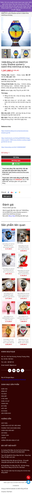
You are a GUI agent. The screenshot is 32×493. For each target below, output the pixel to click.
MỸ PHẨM (4, 406)
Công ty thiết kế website (8, 488)
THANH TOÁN (5, 435)
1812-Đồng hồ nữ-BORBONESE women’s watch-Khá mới (8, 318)
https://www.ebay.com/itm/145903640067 (13, 147)
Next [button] (28, 31)
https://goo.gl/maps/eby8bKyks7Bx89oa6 (13, 379)
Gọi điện (17, 163)
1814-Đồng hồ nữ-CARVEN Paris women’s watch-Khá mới (23, 318)
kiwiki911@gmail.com (10, 365)
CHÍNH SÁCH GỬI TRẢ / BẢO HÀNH (11, 425)
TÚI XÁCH (4, 393)
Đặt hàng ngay (16, 160)
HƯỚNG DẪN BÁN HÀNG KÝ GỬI (10, 440)
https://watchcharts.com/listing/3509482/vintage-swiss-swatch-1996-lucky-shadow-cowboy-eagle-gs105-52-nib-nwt (16, 139)
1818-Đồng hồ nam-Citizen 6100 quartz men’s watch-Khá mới (8, 341)
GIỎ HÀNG (4, 433)
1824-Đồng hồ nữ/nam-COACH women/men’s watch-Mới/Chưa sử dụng (23, 295)
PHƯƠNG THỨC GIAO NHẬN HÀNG (10, 428)
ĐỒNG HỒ (4, 391)
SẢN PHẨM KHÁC (6, 413)
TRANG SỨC (4, 403)
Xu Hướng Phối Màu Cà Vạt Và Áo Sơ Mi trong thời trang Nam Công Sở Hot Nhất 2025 (15, 451)
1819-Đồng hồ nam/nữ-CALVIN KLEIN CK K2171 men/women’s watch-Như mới (8, 270)
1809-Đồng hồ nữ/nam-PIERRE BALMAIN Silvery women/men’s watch (23, 272)
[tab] (7, 196)
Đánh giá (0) (7, 196)
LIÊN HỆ (3, 437)
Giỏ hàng (16, 157)
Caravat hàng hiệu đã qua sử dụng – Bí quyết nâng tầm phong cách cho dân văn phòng (14, 461)
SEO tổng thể (22, 488)
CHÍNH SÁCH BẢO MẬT (7, 430)
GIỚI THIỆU (4, 423)
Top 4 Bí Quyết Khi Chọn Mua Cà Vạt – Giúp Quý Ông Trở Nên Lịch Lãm (16, 456)
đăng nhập (11, 216)
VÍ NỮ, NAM (4, 398)
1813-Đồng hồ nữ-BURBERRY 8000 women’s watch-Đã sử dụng (8, 295)
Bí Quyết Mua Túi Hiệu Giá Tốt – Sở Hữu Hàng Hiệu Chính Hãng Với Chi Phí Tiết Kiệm (15, 466)
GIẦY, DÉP (4, 408)
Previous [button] (3, 31)
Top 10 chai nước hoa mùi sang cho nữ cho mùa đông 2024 (15, 471)
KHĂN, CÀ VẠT (5, 401)
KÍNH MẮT (4, 396)
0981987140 (28, 482)
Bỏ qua (18, 9)
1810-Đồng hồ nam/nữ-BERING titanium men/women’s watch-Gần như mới (8, 245)
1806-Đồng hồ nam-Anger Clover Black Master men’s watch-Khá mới (23, 341)
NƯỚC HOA (4, 389)
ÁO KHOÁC (4, 411)
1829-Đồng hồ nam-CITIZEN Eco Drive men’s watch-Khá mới (23, 247)
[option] (16, 31)
